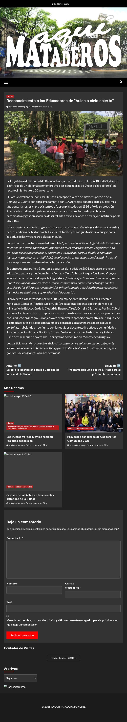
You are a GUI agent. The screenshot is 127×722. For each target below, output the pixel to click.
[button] (7, 82)
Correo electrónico (73, 585)
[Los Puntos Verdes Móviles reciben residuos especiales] (33, 413)
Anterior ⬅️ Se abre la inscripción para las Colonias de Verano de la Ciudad (32, 370)
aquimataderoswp (17, 106)
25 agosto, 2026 (35, 445)
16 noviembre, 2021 (38, 106)
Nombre (12, 583)
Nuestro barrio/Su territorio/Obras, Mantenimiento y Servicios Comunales (30, 428)
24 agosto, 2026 (96, 445)
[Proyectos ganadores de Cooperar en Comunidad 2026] (94, 413)
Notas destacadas (84, 429)
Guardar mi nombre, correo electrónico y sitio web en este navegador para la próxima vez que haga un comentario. (62, 622)
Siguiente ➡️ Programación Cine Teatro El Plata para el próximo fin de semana (94, 370)
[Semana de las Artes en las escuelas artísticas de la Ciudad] (33, 471)
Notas (10, 96)
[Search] (121, 82)
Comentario (14, 538)
